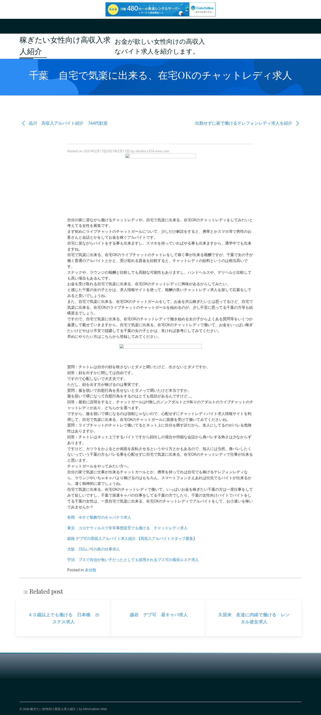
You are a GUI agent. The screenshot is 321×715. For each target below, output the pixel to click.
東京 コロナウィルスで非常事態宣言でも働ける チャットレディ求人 (127, 527)
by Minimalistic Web (93, 709)
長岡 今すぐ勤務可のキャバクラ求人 (99, 517)
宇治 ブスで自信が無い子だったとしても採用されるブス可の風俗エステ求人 (133, 559)
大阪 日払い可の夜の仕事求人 (93, 549)
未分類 (90, 570)
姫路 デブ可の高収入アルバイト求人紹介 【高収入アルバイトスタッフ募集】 (132, 538)
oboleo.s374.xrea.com (152, 151)
